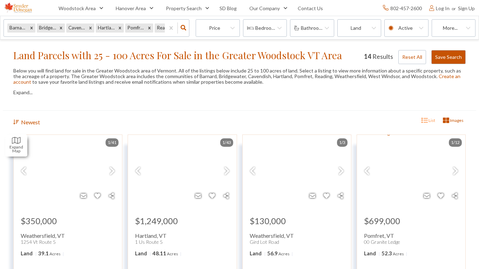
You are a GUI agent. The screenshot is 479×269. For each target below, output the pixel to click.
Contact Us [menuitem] (310, 8)
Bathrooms (313, 28)
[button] (31, 27)
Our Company (264, 8)
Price (214, 28)
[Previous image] (23, 171)
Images (456, 120)
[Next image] (112, 171)
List (431, 120)
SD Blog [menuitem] (228, 8)
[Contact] (83, 196)
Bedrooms (266, 28)
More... (450, 28)
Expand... (23, 92)
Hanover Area (131, 8)
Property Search (184, 8)
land (356, 28)
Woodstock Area (77, 8)
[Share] (111, 196)
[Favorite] (97, 196)
